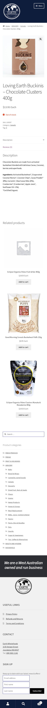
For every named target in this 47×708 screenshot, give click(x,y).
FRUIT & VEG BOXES (12, 461)
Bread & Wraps (13, 474)
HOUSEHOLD (10, 548)
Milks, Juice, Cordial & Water (19, 515)
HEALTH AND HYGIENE (13, 544)
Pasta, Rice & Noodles (16, 523)
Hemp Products (14, 502)
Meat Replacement (15, 511)
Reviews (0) (7, 147)
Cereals (23, 26)
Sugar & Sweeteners (15, 535)
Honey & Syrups (14, 506)
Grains (10, 498)
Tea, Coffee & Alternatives (18, 539)
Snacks (11, 531)
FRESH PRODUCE (11, 453)
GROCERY (15, 26)
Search (23, 704)
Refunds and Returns (14, 619)
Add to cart (23, 282)
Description (7, 140)
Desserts (11, 486)
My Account (8, 704)
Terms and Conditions (15, 623)
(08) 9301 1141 (12, 653)
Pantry (10, 519)
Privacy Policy (11, 614)
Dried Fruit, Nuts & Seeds (17, 490)
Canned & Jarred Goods (17, 478)
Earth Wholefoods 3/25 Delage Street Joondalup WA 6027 (11, 646)
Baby (10, 469)
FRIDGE (8, 457)
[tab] (23, 140)
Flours (10, 494)
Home (8, 26)
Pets (10, 527)
